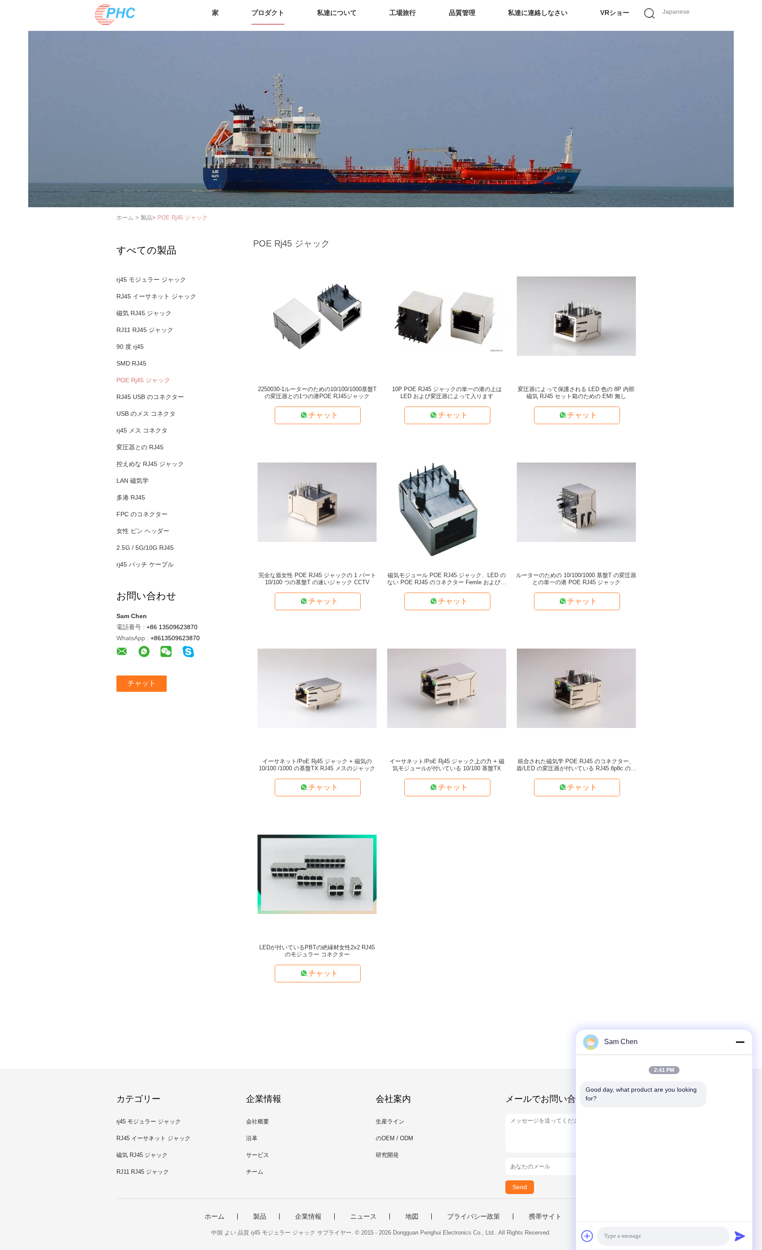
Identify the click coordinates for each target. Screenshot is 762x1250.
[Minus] (740, 1042)
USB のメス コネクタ (146, 413)
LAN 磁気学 (132, 480)
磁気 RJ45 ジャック (144, 313)
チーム (254, 1171)
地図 (411, 1216)
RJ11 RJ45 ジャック (144, 329)
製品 (259, 1216)
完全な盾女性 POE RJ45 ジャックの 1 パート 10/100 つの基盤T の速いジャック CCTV (317, 579)
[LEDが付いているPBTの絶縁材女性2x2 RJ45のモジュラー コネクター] (317, 873)
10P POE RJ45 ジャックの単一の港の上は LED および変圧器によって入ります (447, 392)
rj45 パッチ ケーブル (145, 564)
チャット (141, 683)
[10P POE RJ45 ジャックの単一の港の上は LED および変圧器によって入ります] (446, 315)
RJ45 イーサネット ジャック (156, 296)
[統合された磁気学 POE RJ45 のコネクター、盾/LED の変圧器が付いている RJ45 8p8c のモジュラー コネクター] (576, 687)
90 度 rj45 (130, 346)
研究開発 (387, 1155)
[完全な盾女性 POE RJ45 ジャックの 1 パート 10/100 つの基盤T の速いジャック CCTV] (317, 501)
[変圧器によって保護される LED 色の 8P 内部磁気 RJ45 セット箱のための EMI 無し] (576, 315)
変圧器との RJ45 (140, 447)
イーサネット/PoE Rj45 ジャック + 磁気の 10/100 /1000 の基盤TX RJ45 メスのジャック (317, 765)
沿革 (252, 1138)
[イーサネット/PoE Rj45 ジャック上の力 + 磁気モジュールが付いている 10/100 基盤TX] (446, 687)
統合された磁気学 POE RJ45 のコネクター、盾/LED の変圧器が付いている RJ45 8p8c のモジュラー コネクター (576, 765)
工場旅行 (402, 12)
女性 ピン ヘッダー (142, 530)
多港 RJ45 (130, 497)
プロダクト (267, 12)
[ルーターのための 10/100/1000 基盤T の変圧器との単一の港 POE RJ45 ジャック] (576, 501)
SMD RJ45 (131, 363)
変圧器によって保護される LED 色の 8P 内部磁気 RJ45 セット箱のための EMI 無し (576, 392)
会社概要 (257, 1121)
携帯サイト (545, 1216)
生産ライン (390, 1121)
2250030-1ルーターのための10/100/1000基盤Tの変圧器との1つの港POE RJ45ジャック (317, 392)
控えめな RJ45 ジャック (150, 463)
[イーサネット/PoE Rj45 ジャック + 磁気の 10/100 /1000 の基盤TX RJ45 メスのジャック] (317, 687)
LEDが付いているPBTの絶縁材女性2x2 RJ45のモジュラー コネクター (317, 951)
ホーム (214, 1216)
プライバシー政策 (473, 1216)
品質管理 (462, 12)
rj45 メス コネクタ (142, 430)
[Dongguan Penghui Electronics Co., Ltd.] (115, 15)
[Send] (740, 1236)
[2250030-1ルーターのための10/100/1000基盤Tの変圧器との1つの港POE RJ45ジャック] (317, 315)
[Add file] (587, 1236)
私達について (337, 12)
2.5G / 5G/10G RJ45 (145, 547)
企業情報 (308, 1216)
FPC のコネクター (142, 514)
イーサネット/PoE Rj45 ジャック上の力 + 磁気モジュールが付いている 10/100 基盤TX (446, 765)
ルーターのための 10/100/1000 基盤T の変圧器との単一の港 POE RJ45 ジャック (576, 579)
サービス (257, 1155)
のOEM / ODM (394, 1138)
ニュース (363, 1216)
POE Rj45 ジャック (182, 217)
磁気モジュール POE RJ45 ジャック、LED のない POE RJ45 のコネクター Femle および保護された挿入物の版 (446, 579)
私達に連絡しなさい (538, 12)
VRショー (614, 12)
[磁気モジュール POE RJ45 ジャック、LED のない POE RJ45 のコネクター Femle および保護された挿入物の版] (446, 501)
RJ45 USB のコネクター (150, 396)
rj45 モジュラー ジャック (151, 279)
